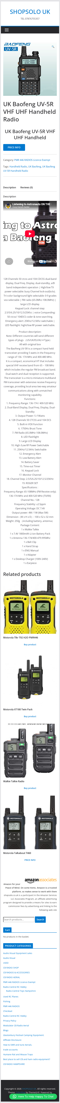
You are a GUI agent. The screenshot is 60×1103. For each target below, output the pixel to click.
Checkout (7, 1011)
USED (5, 962)
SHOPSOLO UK (30, 12)
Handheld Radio (18, 166)
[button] (53, 47)
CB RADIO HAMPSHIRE (14, 1064)
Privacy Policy (9, 1020)
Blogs (5, 1030)
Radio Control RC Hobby (15, 987)
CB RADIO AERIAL (11, 977)
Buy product (30, 644)
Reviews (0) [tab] (26, 187)
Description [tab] (9, 187)
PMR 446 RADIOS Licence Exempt (32, 160)
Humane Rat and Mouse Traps (18, 1054)
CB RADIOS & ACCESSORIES (16, 972)
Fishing (6, 1001)
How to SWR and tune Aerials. (17, 1044)
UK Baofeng (34, 166)
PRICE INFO (14, 147)
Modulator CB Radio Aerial (16, 1025)
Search (40, 919)
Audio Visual (9, 958)
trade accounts (10, 1049)
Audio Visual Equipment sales (17, 953)
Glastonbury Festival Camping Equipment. (23, 1035)
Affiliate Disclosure (12, 1040)
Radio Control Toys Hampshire (21, 990)
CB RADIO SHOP (11, 967)
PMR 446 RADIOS (11, 1006)
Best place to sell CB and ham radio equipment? (26, 1059)
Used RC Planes (10, 996)
